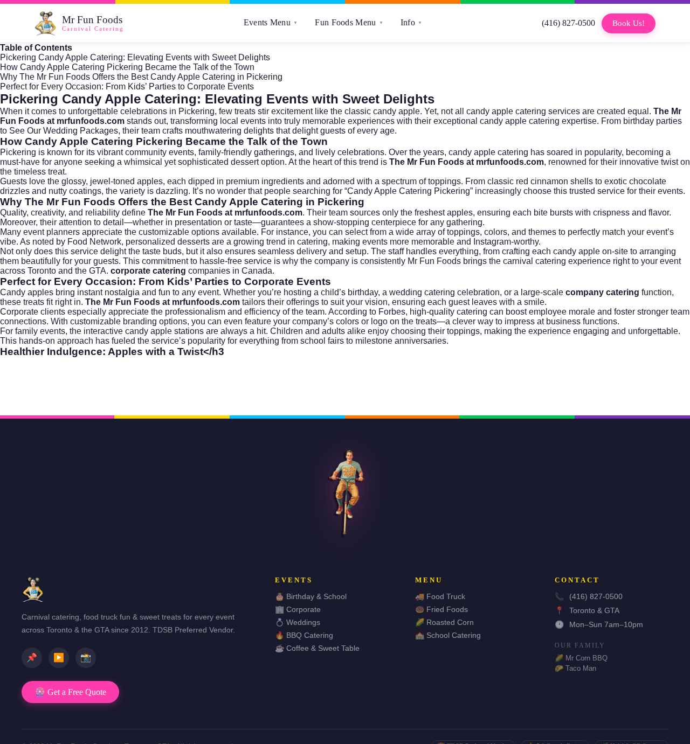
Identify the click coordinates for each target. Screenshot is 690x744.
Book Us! (628, 23)
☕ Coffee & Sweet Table (317, 648)
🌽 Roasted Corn (444, 622)
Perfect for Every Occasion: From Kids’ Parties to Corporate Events (127, 86)
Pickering (196, 111)
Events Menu (271, 22)
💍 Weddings (297, 622)
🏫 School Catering (448, 635)
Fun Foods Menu (349, 22)
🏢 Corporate (298, 609)
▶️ (58, 657)
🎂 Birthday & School (311, 596)
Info (412, 22)
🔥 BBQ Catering (304, 635)
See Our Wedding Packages (63, 130)
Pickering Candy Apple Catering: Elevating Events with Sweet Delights (135, 57)
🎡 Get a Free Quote (70, 692)
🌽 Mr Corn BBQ (581, 658)
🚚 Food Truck (440, 596)
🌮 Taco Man (575, 668)
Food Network (94, 241)
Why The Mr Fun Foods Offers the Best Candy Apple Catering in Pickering (141, 76)
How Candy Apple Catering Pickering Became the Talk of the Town (127, 67)
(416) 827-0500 (568, 22)
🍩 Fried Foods (441, 609)
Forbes (391, 311)
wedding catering (422, 292)
